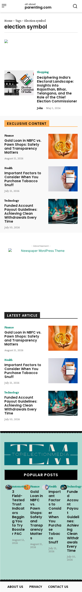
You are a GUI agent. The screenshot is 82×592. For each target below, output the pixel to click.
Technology (11, 200)
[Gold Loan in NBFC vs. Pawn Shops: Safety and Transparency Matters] (63, 146)
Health (8, 167)
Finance (9, 135)
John (40, 108)
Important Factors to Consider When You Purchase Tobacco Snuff (22, 179)
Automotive (19, 486)
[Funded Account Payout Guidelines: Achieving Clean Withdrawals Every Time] (63, 211)
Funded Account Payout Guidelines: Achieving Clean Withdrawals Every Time (20, 213)
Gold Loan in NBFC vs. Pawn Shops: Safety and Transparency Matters (22, 146)
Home (8, 20)
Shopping (43, 71)
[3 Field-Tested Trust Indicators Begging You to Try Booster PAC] (8, 487)
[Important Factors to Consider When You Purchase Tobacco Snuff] (63, 178)
